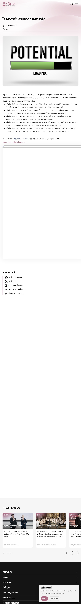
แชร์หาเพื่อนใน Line (15, 285)
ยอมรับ (44, 598)
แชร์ (6, 29)
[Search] (72, 4)
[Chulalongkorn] (9, 4)
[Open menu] (76, 4)
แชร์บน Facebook (15, 277)
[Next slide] (75, 553)
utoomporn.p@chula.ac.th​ (14, 142)
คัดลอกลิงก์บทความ (16, 293)
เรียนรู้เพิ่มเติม (54, 598)
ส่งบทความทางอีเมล (16, 289)
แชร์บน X (12, 281)
